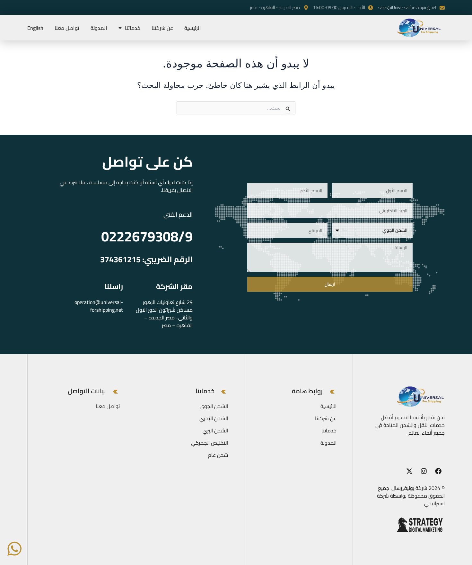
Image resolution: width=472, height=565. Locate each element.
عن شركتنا (162, 28)
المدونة (99, 28)
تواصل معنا (67, 28)
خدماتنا (132, 28)
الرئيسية (192, 28)
